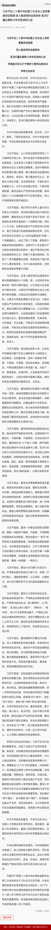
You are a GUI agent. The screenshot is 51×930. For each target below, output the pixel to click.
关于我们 (12, 927)
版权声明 (7, 917)
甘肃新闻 (47, 4)
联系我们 (20, 927)
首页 (5, 927)
